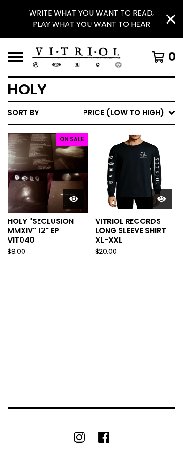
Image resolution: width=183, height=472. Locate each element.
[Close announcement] (170, 19)
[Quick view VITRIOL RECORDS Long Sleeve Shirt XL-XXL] (161, 199)
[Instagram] (79, 437)
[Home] (77, 57)
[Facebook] (104, 437)
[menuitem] (91, 113)
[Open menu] (15, 57)
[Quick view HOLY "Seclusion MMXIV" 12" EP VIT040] (73, 199)
